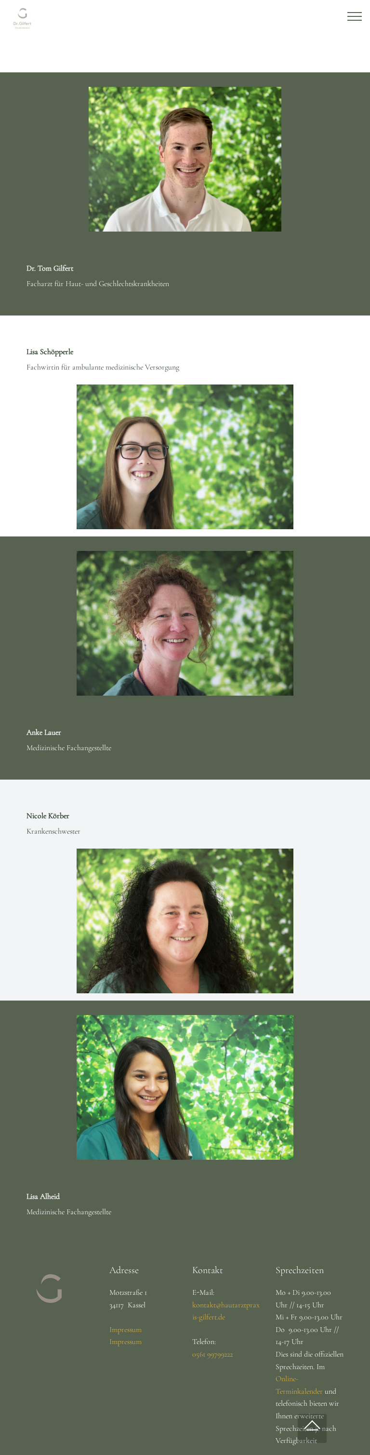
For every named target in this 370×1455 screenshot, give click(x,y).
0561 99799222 (212, 1354)
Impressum (125, 1329)
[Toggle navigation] (354, 16)
